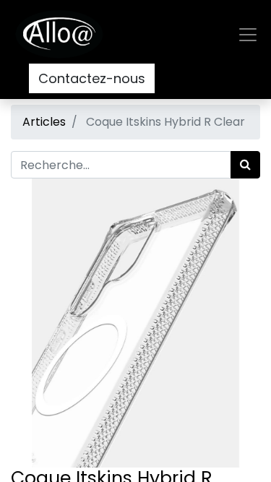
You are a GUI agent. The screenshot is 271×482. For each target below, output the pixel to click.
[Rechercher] (245, 164)
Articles (44, 121)
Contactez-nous (91, 78)
